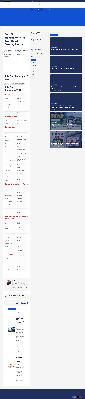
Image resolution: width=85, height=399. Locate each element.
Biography (40, 9)
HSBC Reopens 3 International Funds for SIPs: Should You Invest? (36, 39)
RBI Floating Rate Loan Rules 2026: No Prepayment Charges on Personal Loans (36, 49)
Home (35, 9)
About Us (34, 68)
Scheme (45, 9)
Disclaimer (34, 65)
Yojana (50, 9)
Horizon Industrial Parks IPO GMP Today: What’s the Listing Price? (37, 55)
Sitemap (33, 74)
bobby (9, 47)
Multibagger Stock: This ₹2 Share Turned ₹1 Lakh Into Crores (36, 34)
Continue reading (19, 346)
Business (53, 47)
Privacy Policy (34, 62)
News (22, 313)
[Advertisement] (42, 18)
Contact (33, 71)
